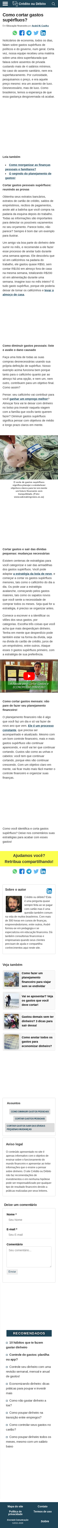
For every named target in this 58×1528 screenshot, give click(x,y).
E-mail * (12, 1229)
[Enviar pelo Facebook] (21, 33)
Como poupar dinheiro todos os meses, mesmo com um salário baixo (28, 1441)
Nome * (12, 1214)
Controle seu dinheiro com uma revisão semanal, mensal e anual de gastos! (28, 1371)
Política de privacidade (15, 1513)
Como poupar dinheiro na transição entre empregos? (24, 1415)
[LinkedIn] (49, 891)
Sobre (45, 1521)
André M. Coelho (40, 25)
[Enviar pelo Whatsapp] (14, 33)
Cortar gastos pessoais (30, 1118)
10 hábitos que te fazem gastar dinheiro (24, 1345)
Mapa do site (15, 1506)
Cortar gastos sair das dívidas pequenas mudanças (26, 1128)
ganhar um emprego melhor (29, 399)
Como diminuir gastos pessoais (30, 1111)
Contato (43, 1506)
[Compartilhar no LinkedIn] (43, 33)
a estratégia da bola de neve (32, 573)
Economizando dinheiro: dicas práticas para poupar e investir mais (27, 1388)
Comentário (15, 1244)
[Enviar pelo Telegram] (29, 33)
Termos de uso (43, 1511)
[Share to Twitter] (36, 33)
